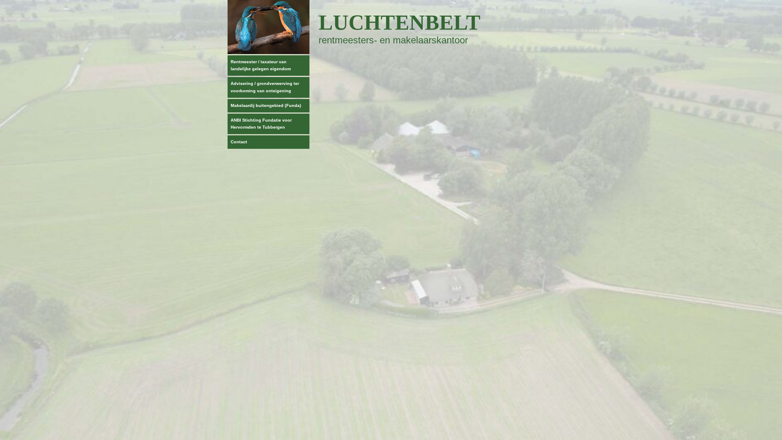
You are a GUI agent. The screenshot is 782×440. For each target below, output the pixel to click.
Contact (239, 141)
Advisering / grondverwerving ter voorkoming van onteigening (265, 87)
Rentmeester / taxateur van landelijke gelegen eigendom (261, 65)
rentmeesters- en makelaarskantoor (393, 40)
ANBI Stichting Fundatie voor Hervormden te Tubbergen (261, 124)
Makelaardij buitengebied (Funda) (266, 105)
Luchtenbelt (400, 22)
